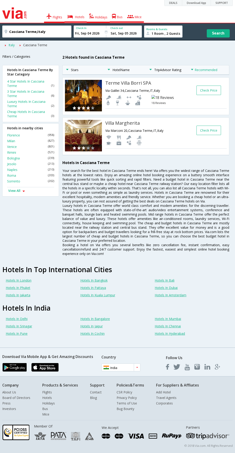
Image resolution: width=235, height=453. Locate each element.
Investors (9, 409)
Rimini (30, 152)
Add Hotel (163, 392)
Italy (11, 45)
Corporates (164, 403)
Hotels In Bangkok (94, 280)
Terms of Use (127, 403)
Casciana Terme (35, 45)
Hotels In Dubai (166, 288)
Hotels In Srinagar (19, 326)
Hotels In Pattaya (93, 288)
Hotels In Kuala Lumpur (97, 295)
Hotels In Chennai (168, 326)
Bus (45, 409)
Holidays (48, 403)
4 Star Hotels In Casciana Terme (30, 83)
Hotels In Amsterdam (170, 295)
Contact (96, 392)
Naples (30, 169)
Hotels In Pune (17, 333)
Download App (196, 3)
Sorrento (30, 181)
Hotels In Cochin (92, 333)
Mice (45, 414)
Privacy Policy (127, 397)
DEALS (173, 3)
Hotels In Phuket (18, 288)
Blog (93, 397)
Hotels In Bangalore (95, 319)
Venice (30, 146)
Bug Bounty (125, 409)
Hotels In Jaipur (91, 326)
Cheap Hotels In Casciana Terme (30, 114)
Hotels (47, 397)
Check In (81, 28)
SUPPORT (221, 3)
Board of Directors (16, 397)
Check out (116, 28)
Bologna (30, 158)
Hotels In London (18, 280)
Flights (47, 392)
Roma (30, 175)
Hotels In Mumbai (168, 319)
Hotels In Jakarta (18, 295)
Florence (30, 135)
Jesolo (30, 164)
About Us (9, 392)
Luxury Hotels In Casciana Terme (30, 103)
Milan (30, 141)
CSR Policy (124, 392)
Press (6, 403)
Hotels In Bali (164, 280)
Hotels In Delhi (17, 319)
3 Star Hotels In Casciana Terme (30, 93)
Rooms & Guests (156, 29)
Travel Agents (166, 397)
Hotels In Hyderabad (170, 333)
